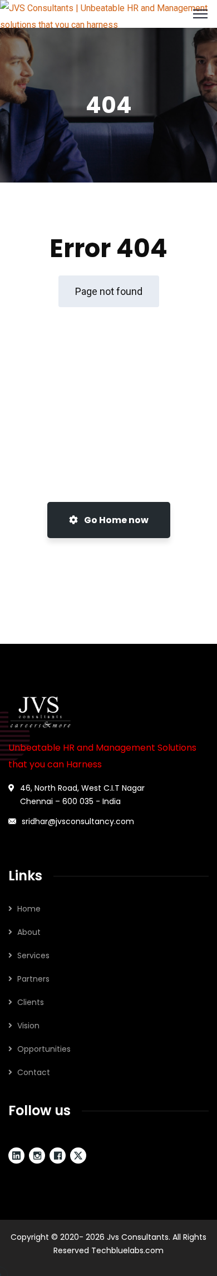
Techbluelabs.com (127, 1250)
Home (29, 908)
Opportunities (44, 1049)
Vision (28, 1025)
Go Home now (115, 520)
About (29, 932)
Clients (30, 1002)
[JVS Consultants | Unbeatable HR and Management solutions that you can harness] (108, 13)
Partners (33, 978)
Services (33, 955)
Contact (33, 1072)
